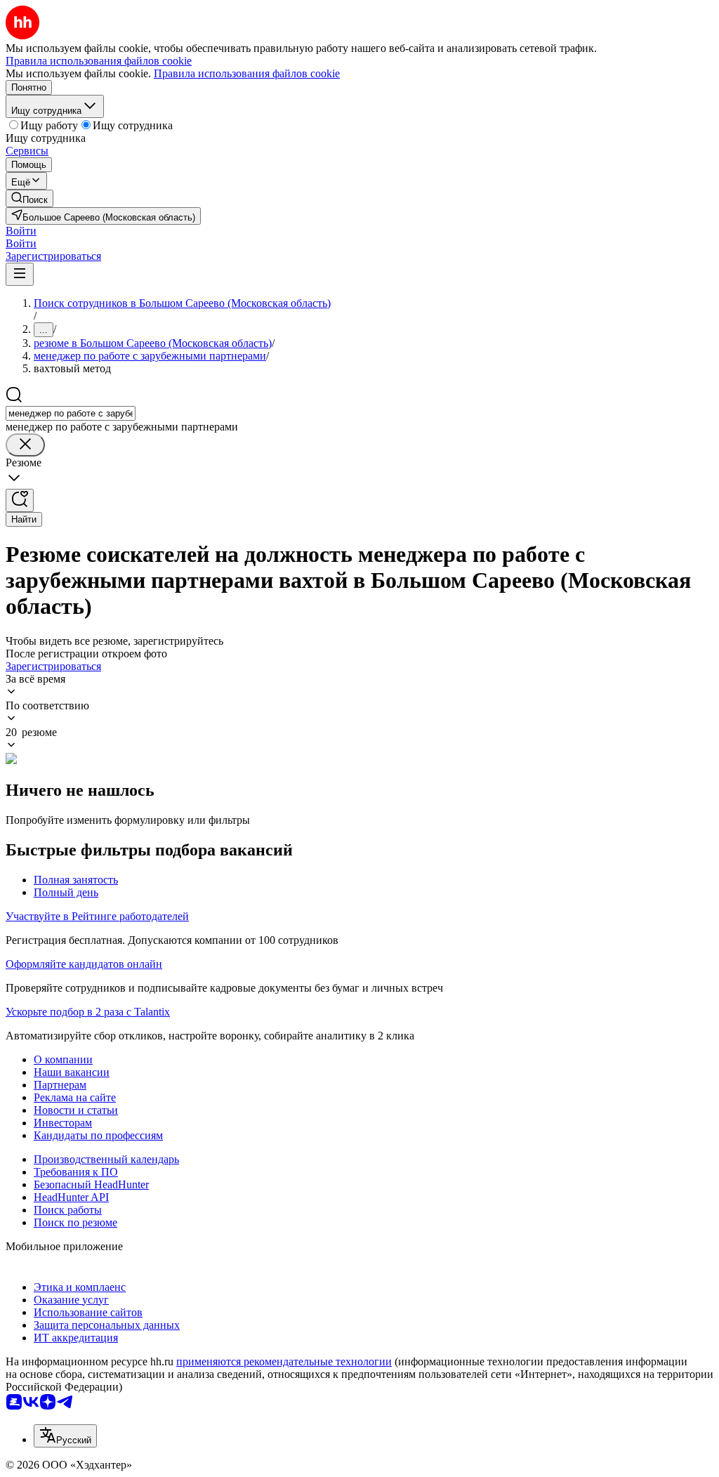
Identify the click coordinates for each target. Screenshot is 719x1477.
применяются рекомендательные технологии (284, 1361)
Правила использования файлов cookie (247, 73)
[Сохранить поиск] (20, 500)
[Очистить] (25, 445)
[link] (29, 198)
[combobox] (71, 413)
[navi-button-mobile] (20, 274)
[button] (21, 231)
